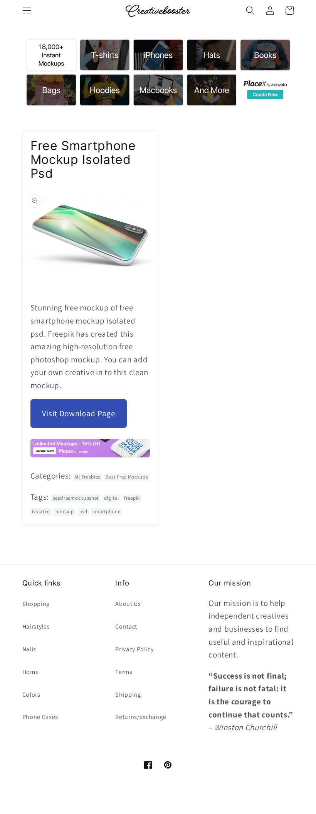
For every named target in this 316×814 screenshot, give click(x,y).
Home (30, 672)
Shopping (36, 604)
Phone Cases (40, 717)
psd (83, 511)
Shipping (128, 695)
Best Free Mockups (127, 477)
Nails (29, 649)
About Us (128, 604)
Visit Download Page (78, 413)
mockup (64, 511)
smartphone (106, 511)
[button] (27, 10)
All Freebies (87, 477)
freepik (132, 498)
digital (111, 498)
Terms (123, 672)
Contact (126, 626)
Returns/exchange (140, 717)
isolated (41, 511)
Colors (31, 695)
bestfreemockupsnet (75, 498)
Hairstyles (36, 626)
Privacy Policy (134, 649)
